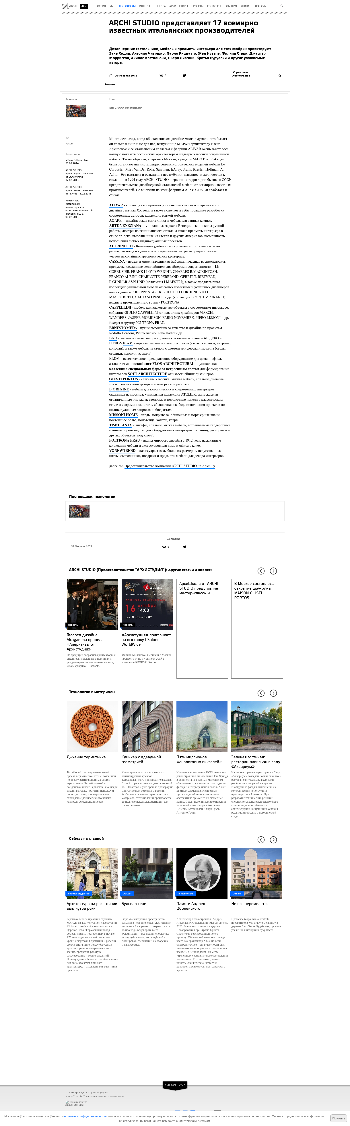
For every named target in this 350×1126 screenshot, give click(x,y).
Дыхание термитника (86, 757)
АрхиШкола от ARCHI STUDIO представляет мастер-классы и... (199, 588)
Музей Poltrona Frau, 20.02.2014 (77, 161)
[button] (260, 571)
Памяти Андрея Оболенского (190, 906)
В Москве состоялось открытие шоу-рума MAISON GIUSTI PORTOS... (254, 590)
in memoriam (185, 893)
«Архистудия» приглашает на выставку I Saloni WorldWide (146, 639)
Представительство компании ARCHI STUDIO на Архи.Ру (170, 465)
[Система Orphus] (74, 1099)
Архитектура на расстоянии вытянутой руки (92, 906)
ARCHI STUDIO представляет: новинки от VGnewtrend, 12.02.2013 (79, 175)
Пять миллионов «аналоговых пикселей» (199, 759)
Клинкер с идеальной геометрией (141, 759)
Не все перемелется (250, 903)
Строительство (241, 75)
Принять (338, 1118)
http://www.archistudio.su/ (125, 107)
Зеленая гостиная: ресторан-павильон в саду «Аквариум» (255, 761)
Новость (73, 624)
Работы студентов (79, 893)
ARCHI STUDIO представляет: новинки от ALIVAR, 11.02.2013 (79, 190)
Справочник (240, 72)
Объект (127, 893)
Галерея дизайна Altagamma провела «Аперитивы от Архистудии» (85, 642)
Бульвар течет (135, 903)
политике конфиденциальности (85, 1116)
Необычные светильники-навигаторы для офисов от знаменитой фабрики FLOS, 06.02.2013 (79, 209)
